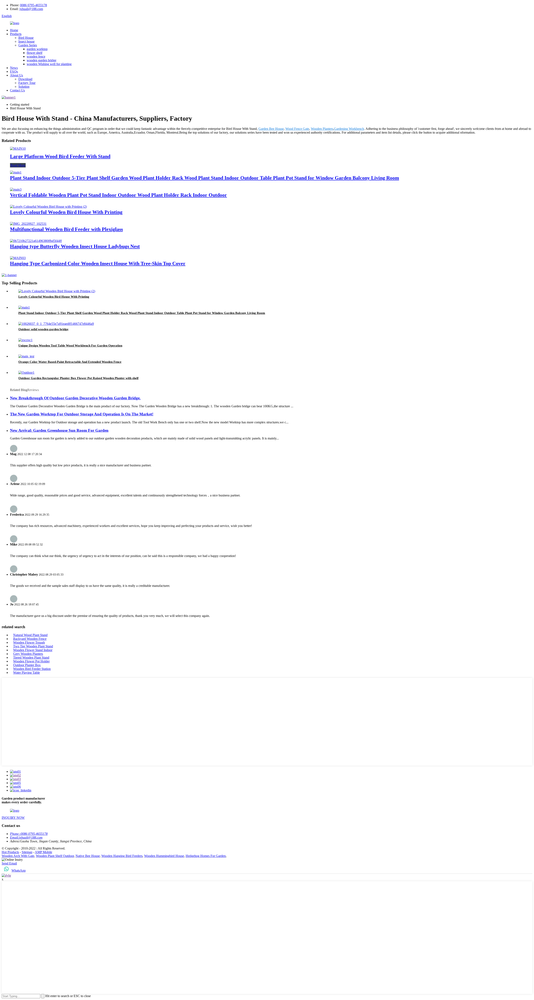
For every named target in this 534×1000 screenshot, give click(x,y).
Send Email (9, 863)
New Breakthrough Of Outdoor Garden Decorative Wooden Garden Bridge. (75, 398)
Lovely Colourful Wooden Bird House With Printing (66, 212)
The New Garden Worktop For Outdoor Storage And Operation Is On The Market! (81, 414)
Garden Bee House (271, 128)
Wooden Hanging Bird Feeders (121, 856)
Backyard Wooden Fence (30, 639)
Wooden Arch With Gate (18, 856)
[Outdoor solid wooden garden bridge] (56, 323)
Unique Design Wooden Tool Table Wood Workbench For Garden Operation (70, 345)
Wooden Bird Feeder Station (32, 669)
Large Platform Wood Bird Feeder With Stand (60, 156)
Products (15, 34)
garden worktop (37, 49)
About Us (16, 75)
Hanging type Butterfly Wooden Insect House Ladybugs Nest (75, 246)
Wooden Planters (322, 128)
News (14, 68)
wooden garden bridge (41, 60)
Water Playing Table (26, 672)
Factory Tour (26, 83)
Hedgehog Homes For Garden (206, 856)
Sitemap (27, 852)
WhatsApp (18, 870)
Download (25, 79)
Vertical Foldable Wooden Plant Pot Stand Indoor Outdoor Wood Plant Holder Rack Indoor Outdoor (118, 195)
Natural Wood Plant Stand (30, 635)
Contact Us (17, 90)
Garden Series (27, 45)
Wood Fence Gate (297, 128)
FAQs (14, 71)
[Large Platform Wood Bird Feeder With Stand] (18, 148)
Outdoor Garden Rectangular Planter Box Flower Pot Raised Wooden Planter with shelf (78, 378)
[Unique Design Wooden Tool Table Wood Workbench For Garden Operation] (25, 340)
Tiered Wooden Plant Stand (31, 657)
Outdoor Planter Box (27, 665)
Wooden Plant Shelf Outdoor (55, 856)
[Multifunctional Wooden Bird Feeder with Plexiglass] (28, 223)
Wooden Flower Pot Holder (31, 661)
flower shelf (34, 52)
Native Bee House (88, 856)
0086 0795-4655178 (33, 5)
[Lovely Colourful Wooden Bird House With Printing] (48, 206)
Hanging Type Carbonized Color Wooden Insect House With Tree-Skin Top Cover (97, 263)
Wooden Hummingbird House (164, 856)
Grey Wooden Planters (28, 654)
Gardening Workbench (349, 128)
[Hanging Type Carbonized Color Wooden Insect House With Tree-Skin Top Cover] (18, 258)
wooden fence (36, 56)
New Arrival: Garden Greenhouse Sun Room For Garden (59, 430)
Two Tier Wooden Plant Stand (33, 646)
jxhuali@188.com (31, 9)
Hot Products (10, 852)
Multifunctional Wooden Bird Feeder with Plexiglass (66, 229)
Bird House (26, 37)
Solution (23, 86)
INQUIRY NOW (13, 817)
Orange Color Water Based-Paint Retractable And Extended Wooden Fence (69, 361)
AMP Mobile (43, 852)
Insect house (26, 41)
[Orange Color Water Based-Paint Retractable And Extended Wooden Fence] (26, 356)
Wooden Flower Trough (29, 642)
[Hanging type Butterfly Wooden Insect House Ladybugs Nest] (36, 241)
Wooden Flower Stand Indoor (32, 650)
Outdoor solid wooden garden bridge (43, 329)
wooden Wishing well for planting (49, 64)
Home (14, 30)
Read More (17, 165)
